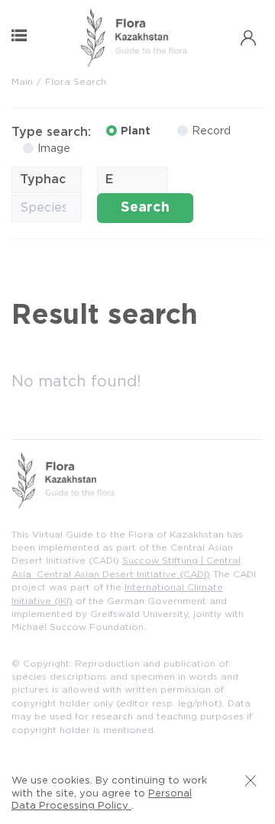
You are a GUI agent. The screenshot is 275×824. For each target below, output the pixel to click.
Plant (135, 131)
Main (22, 82)
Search (145, 208)
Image (53, 148)
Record (211, 131)
